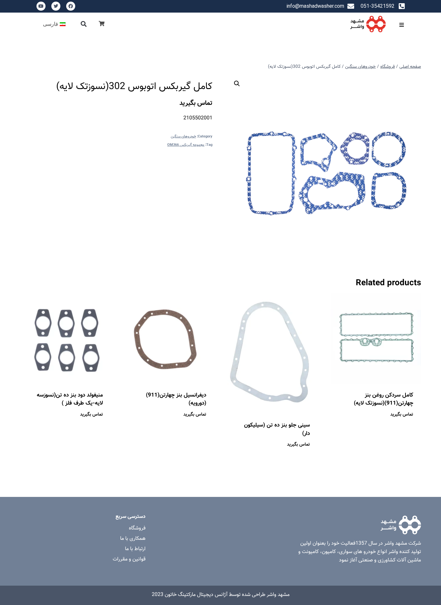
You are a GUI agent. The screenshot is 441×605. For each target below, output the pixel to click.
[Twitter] (55, 6)
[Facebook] (70, 6)
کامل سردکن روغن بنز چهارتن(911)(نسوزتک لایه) (383, 399)
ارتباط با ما (135, 549)
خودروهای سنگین (183, 136)
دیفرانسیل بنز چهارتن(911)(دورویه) (176, 399)
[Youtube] (41, 6)
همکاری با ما (133, 539)
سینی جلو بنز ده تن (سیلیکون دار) (277, 429)
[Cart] (101, 24)
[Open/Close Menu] (401, 24)
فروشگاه (137, 528)
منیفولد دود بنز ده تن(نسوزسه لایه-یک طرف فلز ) (70, 399)
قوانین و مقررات (129, 559)
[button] (83, 24)
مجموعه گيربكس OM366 (185, 145)
